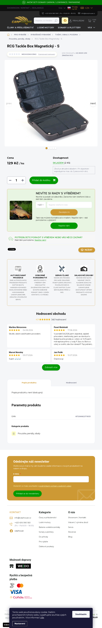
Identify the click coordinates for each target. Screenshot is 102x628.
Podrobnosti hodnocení (46, 54)
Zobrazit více (51, 367)
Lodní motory (45, 522)
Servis (70, 527)
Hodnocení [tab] (71, 383)
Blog (70, 537)
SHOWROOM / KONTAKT (18, 8)
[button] (46, 148)
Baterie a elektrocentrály (49, 527)
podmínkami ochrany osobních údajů (55, 486)
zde (42, 617)
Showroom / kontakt (77, 517)
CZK (87, 8)
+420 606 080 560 (23, 523)
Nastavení (20, 623)
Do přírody (43, 537)
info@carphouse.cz (23, 518)
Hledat (56, 20)
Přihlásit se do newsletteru (27, 493)
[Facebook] (65, 20)
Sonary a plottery (46, 532)
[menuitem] (21, 27)
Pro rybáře (43, 542)
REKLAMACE (38, 8)
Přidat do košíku (41, 180)
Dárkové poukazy (46, 546)
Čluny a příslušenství (47, 517)
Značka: (67, 55)
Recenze (72, 532)
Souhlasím (81, 614)
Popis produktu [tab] (29, 383)
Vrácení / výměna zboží (78, 522)
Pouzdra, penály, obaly (29, 433)
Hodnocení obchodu (51, 314)
